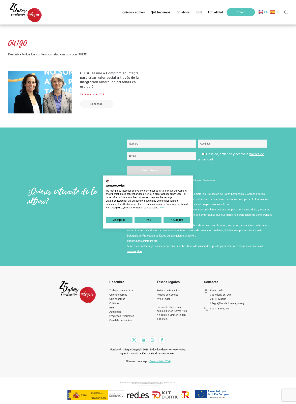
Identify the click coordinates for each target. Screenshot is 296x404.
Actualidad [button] (215, 12)
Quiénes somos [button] (133, 12)
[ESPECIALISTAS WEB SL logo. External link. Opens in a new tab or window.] (107, 181)
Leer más (96, 103)
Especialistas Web (160, 361)
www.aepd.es (134, 251)
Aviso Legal (163, 298)
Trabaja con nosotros (121, 290)
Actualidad (115, 311)
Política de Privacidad (169, 290)
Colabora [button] (183, 12)
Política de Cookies (167, 294)
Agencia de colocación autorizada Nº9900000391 (148, 353)
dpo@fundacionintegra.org (142, 240)
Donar (241, 12)
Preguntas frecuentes (121, 315)
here (161, 207)
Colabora (114, 303)
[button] (199, 12)
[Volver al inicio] (25, 12)
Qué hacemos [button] (161, 12)
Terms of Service (202, 180)
